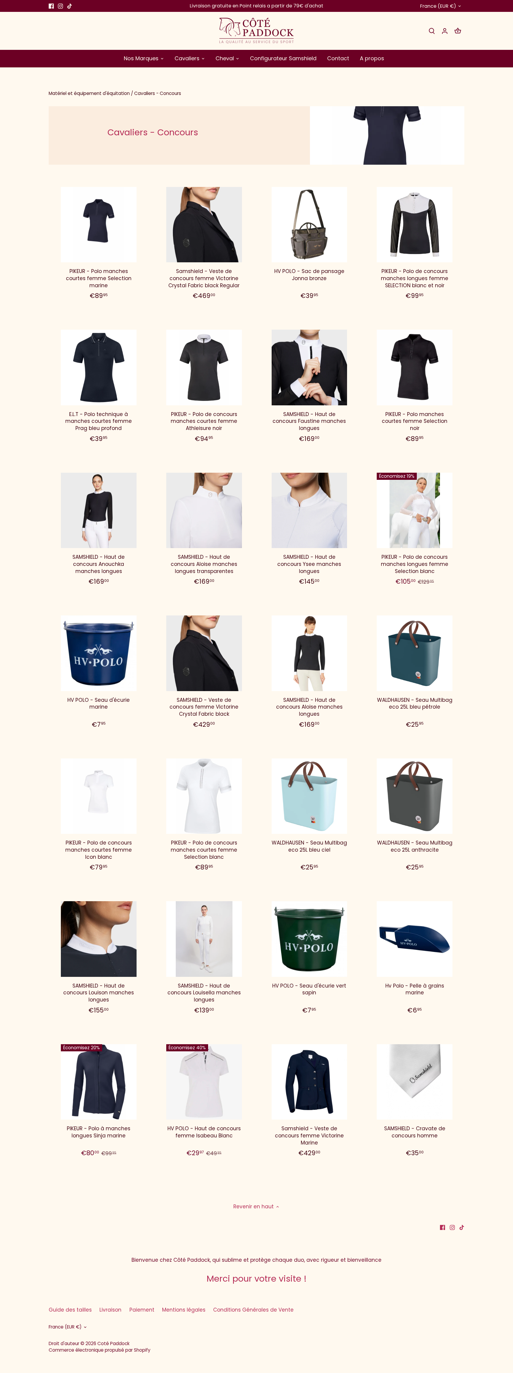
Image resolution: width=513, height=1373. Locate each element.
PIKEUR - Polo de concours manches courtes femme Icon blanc (98, 850)
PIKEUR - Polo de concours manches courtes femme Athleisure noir (204, 421)
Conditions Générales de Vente (253, 1309)
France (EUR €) (438, 6)
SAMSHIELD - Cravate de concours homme (414, 1132)
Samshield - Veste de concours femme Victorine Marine (309, 1135)
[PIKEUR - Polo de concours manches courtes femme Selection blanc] (204, 796)
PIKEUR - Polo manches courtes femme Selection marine (99, 278)
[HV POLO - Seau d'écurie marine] (99, 653)
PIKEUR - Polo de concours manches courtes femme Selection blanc (204, 850)
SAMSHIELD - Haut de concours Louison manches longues (98, 993)
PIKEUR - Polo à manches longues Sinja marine (98, 1132)
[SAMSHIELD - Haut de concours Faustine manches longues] (309, 367)
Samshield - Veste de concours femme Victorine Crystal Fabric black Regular (204, 278)
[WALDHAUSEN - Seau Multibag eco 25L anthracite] (414, 796)
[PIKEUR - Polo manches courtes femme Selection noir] (414, 367)
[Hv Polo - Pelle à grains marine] (414, 939)
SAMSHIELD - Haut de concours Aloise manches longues (309, 707)
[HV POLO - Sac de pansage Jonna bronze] (309, 225)
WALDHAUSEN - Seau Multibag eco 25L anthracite (414, 846)
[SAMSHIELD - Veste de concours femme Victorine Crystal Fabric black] (204, 653)
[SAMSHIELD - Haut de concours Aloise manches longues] (309, 653)
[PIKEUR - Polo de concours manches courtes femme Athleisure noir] (204, 367)
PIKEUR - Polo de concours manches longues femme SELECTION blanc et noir (414, 278)
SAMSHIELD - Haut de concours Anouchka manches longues (98, 564)
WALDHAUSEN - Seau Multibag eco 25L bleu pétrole (414, 703)
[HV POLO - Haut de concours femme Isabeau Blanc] (204, 1082)
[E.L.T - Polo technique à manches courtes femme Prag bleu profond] (99, 367)
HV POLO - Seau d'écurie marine (98, 703)
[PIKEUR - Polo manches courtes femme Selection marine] (99, 225)
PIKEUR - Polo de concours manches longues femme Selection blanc (414, 564)
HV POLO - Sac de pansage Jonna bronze (309, 275)
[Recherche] (431, 31)
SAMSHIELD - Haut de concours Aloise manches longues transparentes (204, 564)
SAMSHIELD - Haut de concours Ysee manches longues (309, 564)
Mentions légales (183, 1309)
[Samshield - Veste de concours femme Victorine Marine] (309, 1082)
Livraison (110, 1309)
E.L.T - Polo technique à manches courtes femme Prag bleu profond (98, 421)
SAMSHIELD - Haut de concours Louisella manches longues (204, 993)
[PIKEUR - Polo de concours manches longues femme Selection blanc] (414, 510)
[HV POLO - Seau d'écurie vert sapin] (309, 939)
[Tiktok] (69, 5)
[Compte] (444, 31)
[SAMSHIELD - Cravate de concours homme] (414, 1082)
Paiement (141, 1309)
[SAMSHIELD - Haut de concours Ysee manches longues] (309, 510)
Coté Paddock (113, 1343)
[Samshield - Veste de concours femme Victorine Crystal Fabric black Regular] (204, 225)
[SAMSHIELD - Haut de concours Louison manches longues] (99, 939)
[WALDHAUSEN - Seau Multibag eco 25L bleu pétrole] (414, 653)
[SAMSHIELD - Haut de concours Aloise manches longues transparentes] (204, 510)
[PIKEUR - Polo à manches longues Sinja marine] (99, 1082)
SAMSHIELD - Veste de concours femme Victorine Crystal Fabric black (204, 707)
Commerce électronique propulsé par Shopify (100, 1350)
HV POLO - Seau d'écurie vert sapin (309, 989)
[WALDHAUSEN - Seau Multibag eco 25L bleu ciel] (309, 796)
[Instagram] (60, 5)
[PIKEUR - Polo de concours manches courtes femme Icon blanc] (99, 796)
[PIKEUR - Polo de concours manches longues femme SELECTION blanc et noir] (414, 225)
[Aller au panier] (457, 31)
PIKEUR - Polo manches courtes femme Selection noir (414, 421)
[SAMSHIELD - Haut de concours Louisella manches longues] (204, 939)
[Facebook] (51, 5)
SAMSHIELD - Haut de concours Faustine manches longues (309, 421)
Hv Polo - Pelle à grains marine (414, 989)
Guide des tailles (70, 1309)
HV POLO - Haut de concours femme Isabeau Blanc (204, 1132)
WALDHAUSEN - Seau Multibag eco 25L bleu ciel (309, 846)
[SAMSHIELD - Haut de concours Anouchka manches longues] (99, 510)
